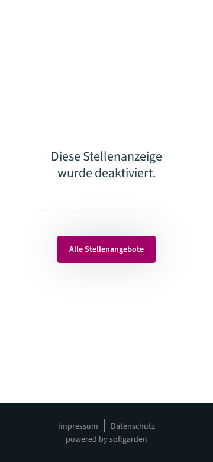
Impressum (78, 426)
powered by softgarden (106, 439)
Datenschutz (133, 426)
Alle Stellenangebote (106, 249)
